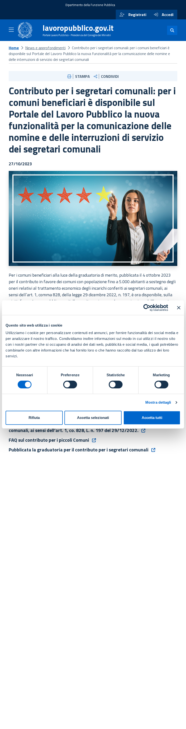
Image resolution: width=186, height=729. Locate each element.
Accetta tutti (152, 418)
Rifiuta (34, 418)
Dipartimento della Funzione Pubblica (90, 4)
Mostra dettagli (158, 402)
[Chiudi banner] (178, 307)
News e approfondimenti (45, 48)
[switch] (70, 384)
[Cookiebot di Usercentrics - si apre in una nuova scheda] (147, 307)
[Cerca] (172, 30)
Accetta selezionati (93, 418)
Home (14, 48)
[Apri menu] (11, 30)
